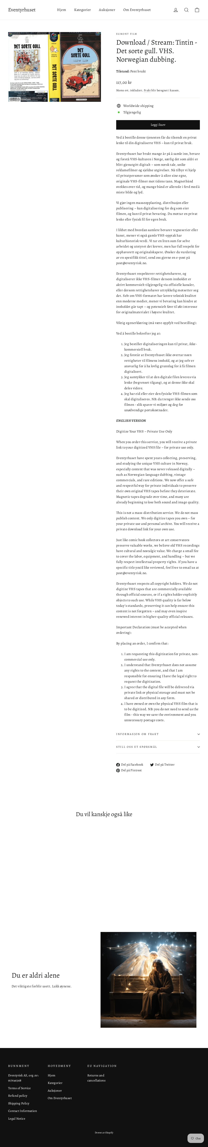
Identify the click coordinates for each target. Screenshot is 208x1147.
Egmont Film (126, 34)
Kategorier (82, 9)
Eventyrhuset (22, 9)
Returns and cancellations (96, 1077)
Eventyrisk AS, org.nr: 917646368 (23, 1077)
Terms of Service (19, 1088)
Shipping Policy (18, 1103)
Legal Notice (16, 1118)
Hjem (61, 9)
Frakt (147, 90)
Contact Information (22, 1111)
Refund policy (17, 1095)
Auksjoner (107, 9)
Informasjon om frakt (137, 734)
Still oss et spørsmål (136, 747)
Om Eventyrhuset (137, 9)
